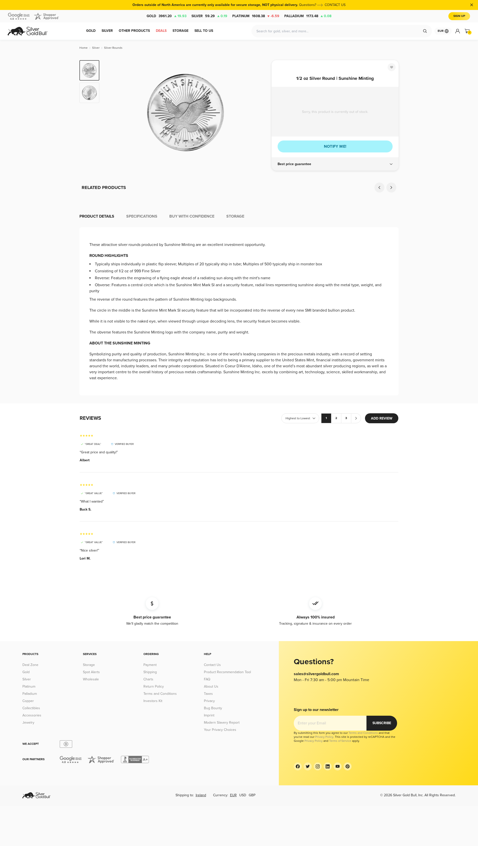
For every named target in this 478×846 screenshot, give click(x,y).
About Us (211, 686)
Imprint (209, 715)
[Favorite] (392, 67)
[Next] (260, 112)
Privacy (209, 701)
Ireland (201, 795)
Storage (89, 665)
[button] (335, 164)
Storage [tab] (235, 216)
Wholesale (91, 679)
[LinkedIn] (328, 766)
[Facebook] (298, 766)
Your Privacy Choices (220, 730)
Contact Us (212, 665)
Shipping (150, 672)
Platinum (255, 16)
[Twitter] (308, 766)
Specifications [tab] (141, 216)
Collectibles (31, 708)
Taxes (208, 694)
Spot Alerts (91, 672)
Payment (150, 665)
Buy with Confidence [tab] (191, 216)
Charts (148, 679)
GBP (252, 795)
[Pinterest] (348, 766)
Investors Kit (152, 701)
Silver (209, 16)
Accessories (31, 715)
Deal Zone (30, 665)
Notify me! (335, 146)
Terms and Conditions (160, 694)
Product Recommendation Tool (227, 672)
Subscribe (381, 723)
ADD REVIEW (381, 418)
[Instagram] (318, 766)
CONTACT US (335, 5)
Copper (28, 701)
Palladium (307, 16)
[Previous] (110, 112)
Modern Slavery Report (221, 722)
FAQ (207, 679)
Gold (166, 16)
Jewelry (28, 722)
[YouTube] (338, 766)
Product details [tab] (96, 216)
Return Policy (153, 686)
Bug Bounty (213, 708)
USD (242, 795)
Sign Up (459, 16)
